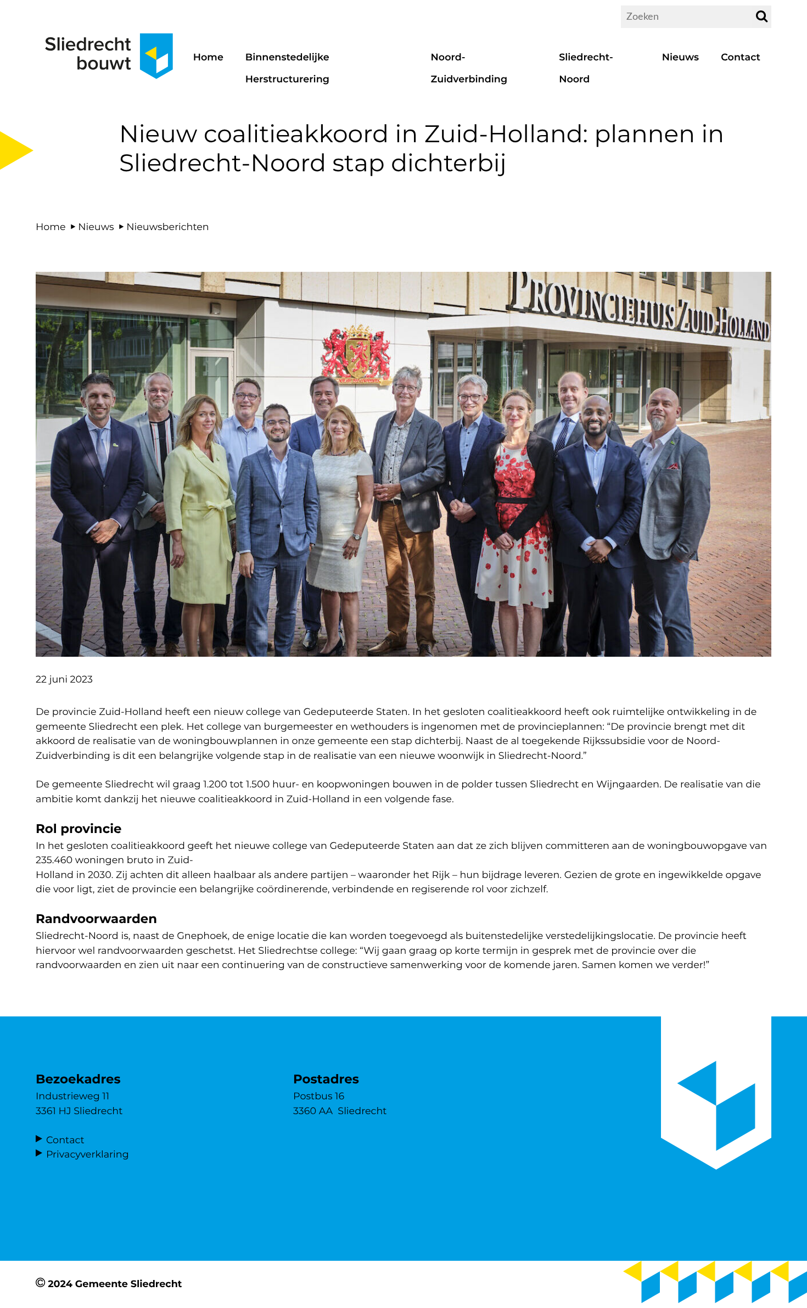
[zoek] (761, 16)
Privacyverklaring (87, 1154)
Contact (65, 1140)
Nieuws (96, 227)
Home (51, 227)
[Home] (109, 85)
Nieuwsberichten (167, 227)
